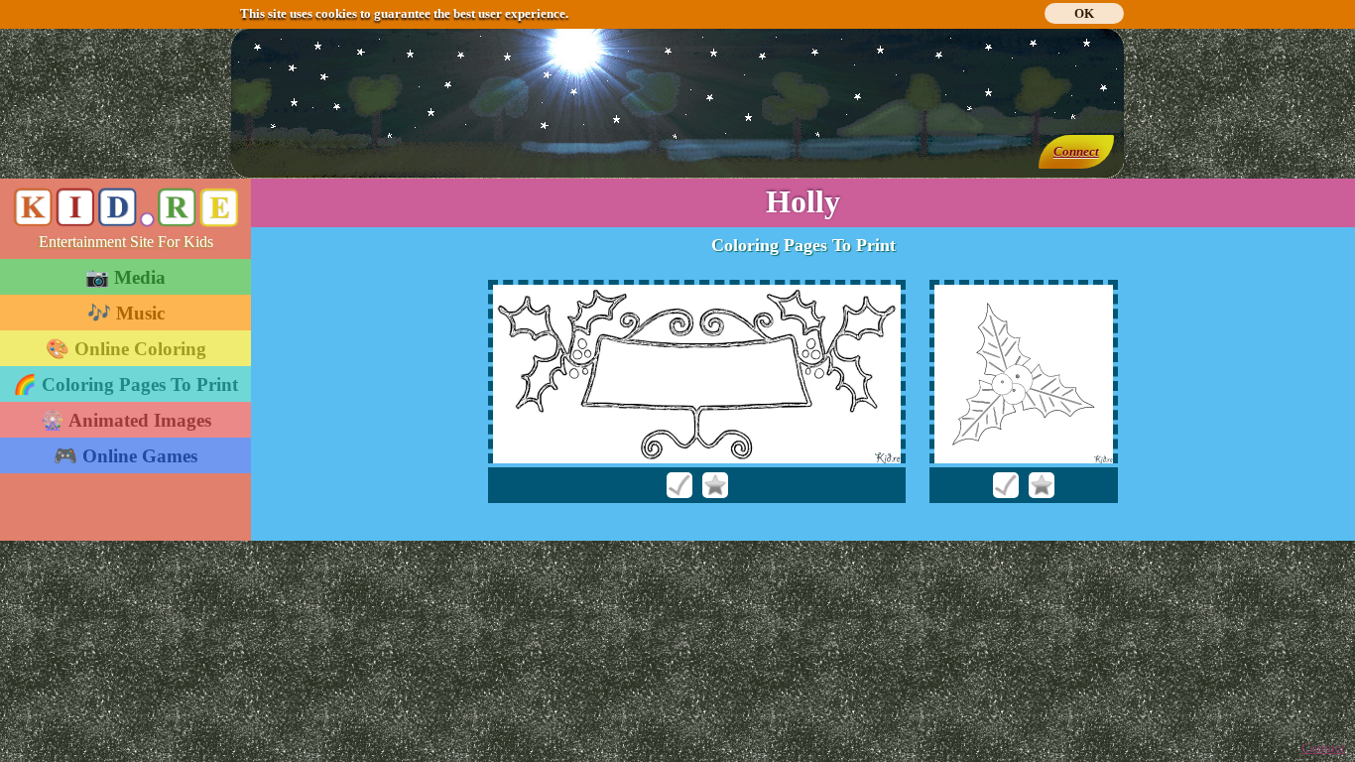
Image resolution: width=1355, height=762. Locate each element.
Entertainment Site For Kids (126, 241)
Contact (1323, 747)
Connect (1076, 151)
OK (1084, 13)
